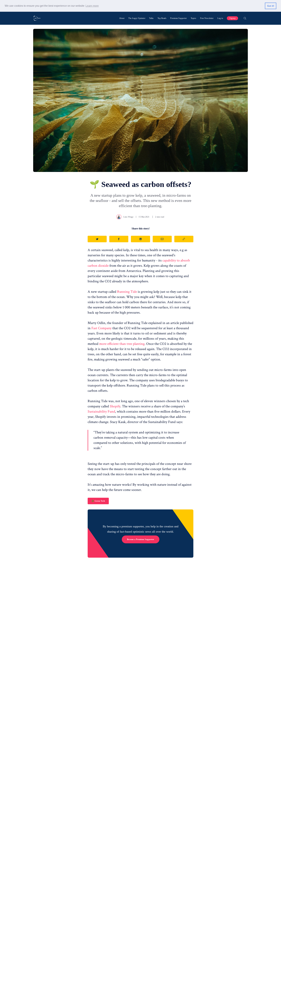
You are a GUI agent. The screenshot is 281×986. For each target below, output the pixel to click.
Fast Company (101, 328)
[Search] (245, 18)
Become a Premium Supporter (140, 539)
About (122, 18)
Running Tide (127, 291)
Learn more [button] (92, 5)
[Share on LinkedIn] (140, 239)
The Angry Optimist (136, 18)
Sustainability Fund (101, 411)
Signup (232, 18)
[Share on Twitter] (97, 239)
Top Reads (162, 18)
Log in (220, 18)
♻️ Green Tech (98, 501)
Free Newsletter (207, 18)
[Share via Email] (162, 239)
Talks (151, 18)
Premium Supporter (178, 18)
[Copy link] (183, 239)
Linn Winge (128, 217)
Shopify (115, 406)
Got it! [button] (270, 6)
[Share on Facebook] (118, 239)
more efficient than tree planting (122, 343)
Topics (193, 18)
